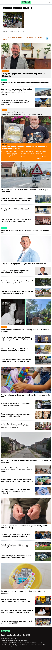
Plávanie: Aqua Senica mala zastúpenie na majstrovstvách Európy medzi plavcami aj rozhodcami (16, 339)
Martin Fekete (13, 31)
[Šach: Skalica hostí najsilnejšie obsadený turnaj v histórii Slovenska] (43, 415)
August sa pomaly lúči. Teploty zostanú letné (15, 112)
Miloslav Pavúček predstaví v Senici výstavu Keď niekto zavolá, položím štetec (24, 147)
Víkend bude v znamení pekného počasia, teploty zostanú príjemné (22, 114)
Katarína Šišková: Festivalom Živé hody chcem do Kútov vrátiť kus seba (25, 330)
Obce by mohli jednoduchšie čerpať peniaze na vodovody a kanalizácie (24, 191)
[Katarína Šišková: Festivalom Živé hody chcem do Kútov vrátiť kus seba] (26, 312)
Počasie (4, 109)
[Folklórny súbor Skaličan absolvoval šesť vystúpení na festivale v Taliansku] (43, 220)
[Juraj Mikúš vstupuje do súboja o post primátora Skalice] (26, 249)
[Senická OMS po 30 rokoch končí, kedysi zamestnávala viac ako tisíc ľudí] (43, 556)
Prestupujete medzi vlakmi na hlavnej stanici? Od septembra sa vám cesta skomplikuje (15, 102)
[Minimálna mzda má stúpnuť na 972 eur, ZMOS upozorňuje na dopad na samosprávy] (43, 480)
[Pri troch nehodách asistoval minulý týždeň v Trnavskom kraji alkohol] (43, 282)
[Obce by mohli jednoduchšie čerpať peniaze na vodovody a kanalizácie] (26, 175)
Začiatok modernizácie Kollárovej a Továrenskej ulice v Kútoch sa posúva (26, 461)
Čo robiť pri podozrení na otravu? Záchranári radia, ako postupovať (23, 592)
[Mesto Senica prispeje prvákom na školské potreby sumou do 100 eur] (26, 380)
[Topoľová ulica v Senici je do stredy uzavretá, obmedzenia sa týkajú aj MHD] (43, 600)
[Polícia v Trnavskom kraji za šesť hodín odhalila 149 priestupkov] (43, 404)
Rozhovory (4, 327)
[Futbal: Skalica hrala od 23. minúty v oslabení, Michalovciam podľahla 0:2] (43, 546)
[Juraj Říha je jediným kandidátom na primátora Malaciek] (26, 56)
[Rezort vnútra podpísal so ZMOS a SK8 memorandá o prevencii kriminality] (43, 535)
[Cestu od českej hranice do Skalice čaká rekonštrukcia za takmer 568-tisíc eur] (43, 360)
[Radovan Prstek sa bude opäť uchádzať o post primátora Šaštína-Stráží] (43, 271)
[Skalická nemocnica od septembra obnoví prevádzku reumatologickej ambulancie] (43, 199)
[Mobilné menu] (2, 2)
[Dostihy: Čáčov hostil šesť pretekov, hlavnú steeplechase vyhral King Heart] (43, 292)
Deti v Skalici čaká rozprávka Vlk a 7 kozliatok (36, 153)
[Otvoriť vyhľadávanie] (50, 2)
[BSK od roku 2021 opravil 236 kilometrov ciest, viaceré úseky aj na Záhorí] (43, 349)
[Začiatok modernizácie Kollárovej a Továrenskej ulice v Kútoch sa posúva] (26, 445)
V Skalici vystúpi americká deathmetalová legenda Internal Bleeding (20, 155)
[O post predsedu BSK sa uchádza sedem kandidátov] (43, 210)
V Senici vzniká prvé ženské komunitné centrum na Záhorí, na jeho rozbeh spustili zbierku (16, 469)
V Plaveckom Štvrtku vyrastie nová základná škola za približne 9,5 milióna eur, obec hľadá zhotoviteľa (17, 426)
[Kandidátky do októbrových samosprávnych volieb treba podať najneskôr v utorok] (43, 611)
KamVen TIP (4, 144)
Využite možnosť (10, 640)
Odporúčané (5, 70)
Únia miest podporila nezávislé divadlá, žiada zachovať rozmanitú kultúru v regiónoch (15, 491)
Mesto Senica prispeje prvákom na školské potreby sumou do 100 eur (25, 396)
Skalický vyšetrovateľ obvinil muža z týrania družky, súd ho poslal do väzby (24, 527)
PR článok (4, 80)
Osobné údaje (25, 640)
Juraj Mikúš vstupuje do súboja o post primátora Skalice (23, 264)
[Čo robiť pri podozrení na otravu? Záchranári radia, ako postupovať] (26, 576)
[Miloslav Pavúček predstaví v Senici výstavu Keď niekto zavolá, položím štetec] (26, 129)
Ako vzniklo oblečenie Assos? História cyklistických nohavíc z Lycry (25, 231)
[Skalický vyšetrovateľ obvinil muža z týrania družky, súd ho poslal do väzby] (26, 511)
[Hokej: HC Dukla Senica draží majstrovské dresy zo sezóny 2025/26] (43, 622)
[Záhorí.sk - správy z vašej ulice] (26, 2)
